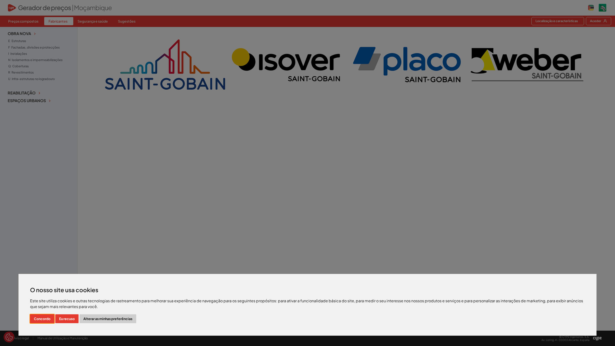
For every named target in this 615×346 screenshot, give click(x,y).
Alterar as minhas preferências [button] (107, 318)
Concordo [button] (42, 318)
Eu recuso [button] (67, 318)
